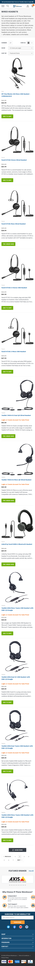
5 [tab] (16, 885)
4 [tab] (14, 885)
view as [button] (23, 42)
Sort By (4, 53)
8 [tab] (21, 885)
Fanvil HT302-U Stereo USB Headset (14, 288)
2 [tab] (11, 885)
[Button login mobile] (28, 6)
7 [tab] (20, 885)
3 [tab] (13, 885)
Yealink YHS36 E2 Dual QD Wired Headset (16, 415)
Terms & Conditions (24, 955)
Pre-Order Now (8, 244)
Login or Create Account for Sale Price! (15, 420)
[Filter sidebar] (10, 43)
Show (3, 48)
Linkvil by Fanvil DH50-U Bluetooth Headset (16, 544)
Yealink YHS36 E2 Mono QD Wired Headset (16, 480)
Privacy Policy (5, 957)
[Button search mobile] (8, 6)
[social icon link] (8, 926)
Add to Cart (7, 116)
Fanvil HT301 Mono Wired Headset (13, 224)
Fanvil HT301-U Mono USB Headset (13, 351)
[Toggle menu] (2, 6)
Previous (7, 856)
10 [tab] (25, 885)
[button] (33, 2)
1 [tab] (9, 885)
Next (19, 860)
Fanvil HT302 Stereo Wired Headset (14, 160)
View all (31, 871)
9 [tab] (23, 885)
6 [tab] (18, 885)
